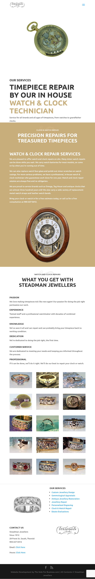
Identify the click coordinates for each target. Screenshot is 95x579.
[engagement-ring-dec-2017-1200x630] (21, 387)
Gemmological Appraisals (63, 495)
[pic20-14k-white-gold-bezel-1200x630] (47, 409)
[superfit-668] (47, 387)
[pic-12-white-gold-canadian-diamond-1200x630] (21, 452)
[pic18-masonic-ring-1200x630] (74, 409)
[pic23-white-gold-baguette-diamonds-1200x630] (74, 387)
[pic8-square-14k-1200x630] (74, 452)
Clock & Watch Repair (61, 508)
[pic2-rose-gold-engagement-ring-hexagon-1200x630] (74, 473)
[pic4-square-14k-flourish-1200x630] (47, 473)
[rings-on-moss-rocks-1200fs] (21, 409)
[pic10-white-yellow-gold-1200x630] (47, 452)
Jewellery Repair (59, 501)
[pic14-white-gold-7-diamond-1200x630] (47, 430)
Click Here (20, 547)
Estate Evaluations (60, 511)
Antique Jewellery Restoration (66, 498)
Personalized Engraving (62, 505)
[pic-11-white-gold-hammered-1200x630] (74, 430)
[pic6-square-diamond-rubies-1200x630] (21, 473)
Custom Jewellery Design (63, 492)
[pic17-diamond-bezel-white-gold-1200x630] (21, 430)
